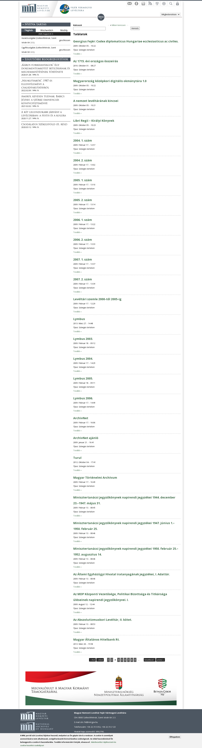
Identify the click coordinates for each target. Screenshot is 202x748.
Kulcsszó (77, 25)
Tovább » (77, 53)
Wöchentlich (46, 30)
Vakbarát (157, 3)
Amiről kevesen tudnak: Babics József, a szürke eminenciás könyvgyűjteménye (42, 100)
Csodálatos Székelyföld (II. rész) (44, 124)
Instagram (143, 3)
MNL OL (36, 75)
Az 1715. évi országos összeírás (95, 61)
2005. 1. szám (82, 180)
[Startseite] (35, 8)
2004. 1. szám (82, 140)
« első (92, 659)
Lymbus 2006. (83, 398)
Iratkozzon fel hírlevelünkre (129, 3)
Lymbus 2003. (83, 339)
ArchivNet (80, 418)
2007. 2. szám (82, 279)
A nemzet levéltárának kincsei (95, 101)
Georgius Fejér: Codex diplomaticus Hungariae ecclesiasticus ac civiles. (125, 41)
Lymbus (79, 319)
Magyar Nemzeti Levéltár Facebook (136, 3)
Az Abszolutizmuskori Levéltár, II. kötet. (102, 620)
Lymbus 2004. (83, 359)
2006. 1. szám (82, 220)
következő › (150, 659)
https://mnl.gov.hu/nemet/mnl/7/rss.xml (150, 3)
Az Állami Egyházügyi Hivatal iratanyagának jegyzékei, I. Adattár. (121, 574)
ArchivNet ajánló (85, 438)
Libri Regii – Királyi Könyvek (93, 121)
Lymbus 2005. (83, 378)
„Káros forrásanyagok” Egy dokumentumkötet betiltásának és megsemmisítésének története (45, 68)
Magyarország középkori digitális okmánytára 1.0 (109, 81)
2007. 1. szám (82, 259)
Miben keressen (119, 25)
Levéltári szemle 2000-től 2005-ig (97, 299)
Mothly (64, 30)
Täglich (28, 30)
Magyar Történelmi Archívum (95, 477)
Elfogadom (175, 737)
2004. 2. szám (82, 160)
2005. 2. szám (82, 200)
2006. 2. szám (82, 240)
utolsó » (160, 659)
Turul (77, 458)
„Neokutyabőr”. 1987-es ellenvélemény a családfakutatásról (36, 84)
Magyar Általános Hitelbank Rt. (96, 639)
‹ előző (100, 659)
